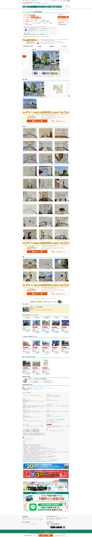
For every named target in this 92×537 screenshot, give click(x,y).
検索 (68, 0)
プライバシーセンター (36, 531)
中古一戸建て (44, 6)
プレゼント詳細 (53, 426)
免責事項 (52, 531)
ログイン (33, 3)
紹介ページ (38, 425)
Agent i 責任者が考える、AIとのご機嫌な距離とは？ (30, 0)
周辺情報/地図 (51, 46)
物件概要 (39, 46)
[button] (27, 61)
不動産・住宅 (24, 518)
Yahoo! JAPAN (54, 0)
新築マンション (28, 6)
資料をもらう (63, 17)
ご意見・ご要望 (57, 531)
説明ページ (47, 43)
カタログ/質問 (58, 6)
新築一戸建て (39, 6)
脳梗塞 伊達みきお (65, 0)
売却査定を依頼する (48, 381)
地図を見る (36, 21)
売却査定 (54, 6)
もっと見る (45, 334)
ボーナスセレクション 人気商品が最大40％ (42, 3)
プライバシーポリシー (28, 531)
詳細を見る (63, 533)
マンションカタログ (25, 523)
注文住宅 (48, 6)
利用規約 (41, 531)
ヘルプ (57, 0)
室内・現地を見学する (63, 19)
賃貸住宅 (24, 6)
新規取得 (38, 2)
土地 (51, 6)
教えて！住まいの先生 (33, 523)
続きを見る (30, 31)
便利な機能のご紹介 (58, 519)
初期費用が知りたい (36, 17)
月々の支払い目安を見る (43, 19)
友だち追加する (51, 518)
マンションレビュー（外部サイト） (44, 459)
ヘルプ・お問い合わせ (63, 531)
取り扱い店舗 (63, 46)
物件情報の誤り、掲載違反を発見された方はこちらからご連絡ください (46, 298)
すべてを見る (58, 76)
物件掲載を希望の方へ (47, 531)
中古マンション (34, 6)
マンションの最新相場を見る (34, 381)
